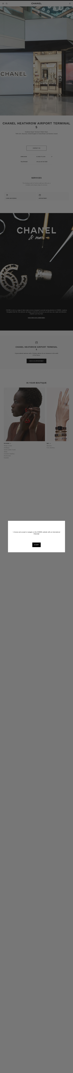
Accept (36, 544)
